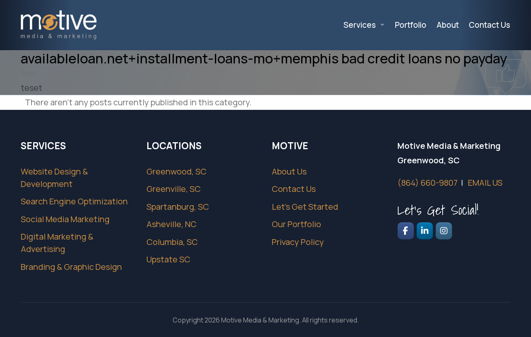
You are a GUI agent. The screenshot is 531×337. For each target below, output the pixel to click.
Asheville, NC (171, 224)
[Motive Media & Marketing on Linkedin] (425, 231)
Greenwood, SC (176, 171)
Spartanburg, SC (177, 206)
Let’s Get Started (305, 206)
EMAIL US (485, 182)
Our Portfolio (296, 224)
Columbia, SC (172, 241)
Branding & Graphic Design (71, 266)
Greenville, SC (173, 188)
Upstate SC (168, 259)
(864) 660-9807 (427, 182)
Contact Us (294, 188)
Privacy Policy (298, 241)
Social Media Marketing (65, 219)
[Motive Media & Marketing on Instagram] (444, 231)
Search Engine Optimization (74, 201)
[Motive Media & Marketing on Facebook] (405, 231)
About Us (289, 171)
